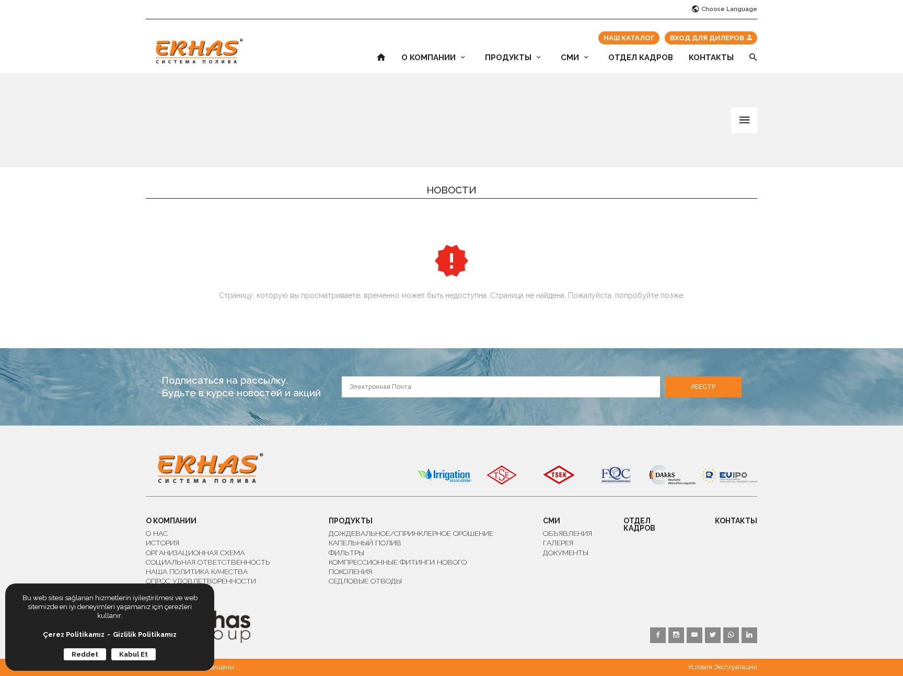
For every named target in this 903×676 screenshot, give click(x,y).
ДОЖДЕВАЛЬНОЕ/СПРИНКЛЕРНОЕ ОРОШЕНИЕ (411, 533)
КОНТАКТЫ (711, 58)
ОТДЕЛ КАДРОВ (640, 58)
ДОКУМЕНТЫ (565, 552)
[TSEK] (558, 475)
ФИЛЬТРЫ (346, 552)
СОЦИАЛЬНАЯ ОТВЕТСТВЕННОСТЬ (208, 562)
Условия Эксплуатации (722, 667)
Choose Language (729, 9)
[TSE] (501, 475)
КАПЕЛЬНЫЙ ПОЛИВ (365, 542)
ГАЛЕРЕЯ (558, 542)
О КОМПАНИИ (428, 58)
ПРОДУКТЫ (508, 58)
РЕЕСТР (703, 387)
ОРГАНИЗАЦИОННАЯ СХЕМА (195, 552)
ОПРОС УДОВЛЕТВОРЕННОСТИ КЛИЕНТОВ (201, 585)
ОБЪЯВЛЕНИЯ (567, 533)
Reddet (85, 654)
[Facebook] (622, 9)
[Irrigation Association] (444, 475)
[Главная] (199, 51)
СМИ (570, 58)
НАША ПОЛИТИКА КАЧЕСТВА (197, 571)
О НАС (157, 533)
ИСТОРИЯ (162, 542)
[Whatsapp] (667, 9)
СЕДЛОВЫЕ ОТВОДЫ (365, 581)
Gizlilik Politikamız (145, 634)
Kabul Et (133, 654)
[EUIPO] (729, 475)
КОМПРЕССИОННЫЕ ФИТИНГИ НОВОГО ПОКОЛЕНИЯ (398, 567)
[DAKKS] (672, 475)
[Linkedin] (678, 9)
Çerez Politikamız (74, 634)
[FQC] (615, 475)
